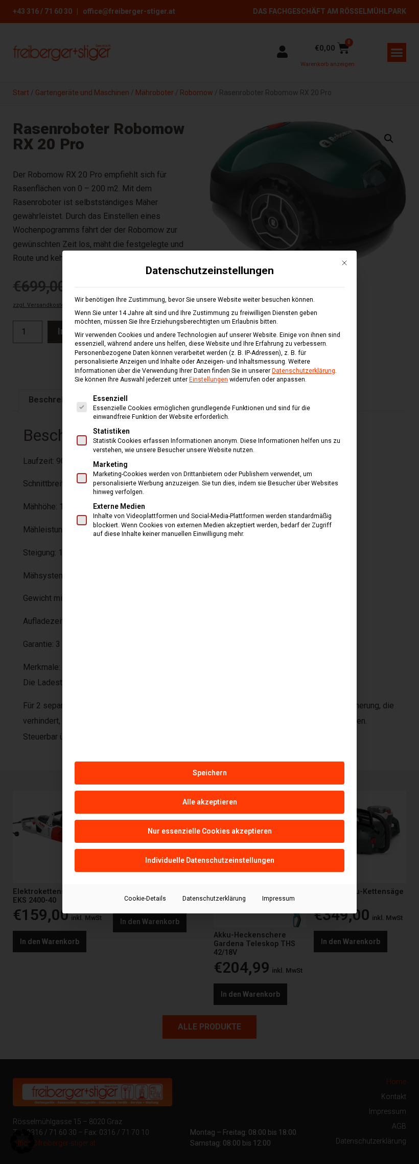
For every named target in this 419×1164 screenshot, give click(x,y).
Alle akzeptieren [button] (209, 802)
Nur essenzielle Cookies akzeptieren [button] (210, 831)
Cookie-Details (145, 898)
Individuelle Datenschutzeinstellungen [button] (209, 860)
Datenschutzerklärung (303, 370)
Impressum (278, 898)
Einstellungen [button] (208, 379)
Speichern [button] (210, 773)
